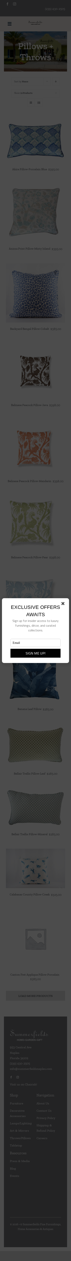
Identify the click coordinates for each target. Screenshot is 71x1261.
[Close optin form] (63, 604)
